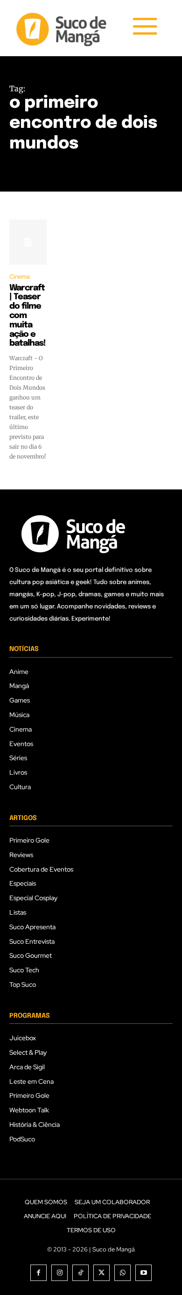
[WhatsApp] (122, 1273)
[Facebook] (38, 1273)
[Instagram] (59, 1273)
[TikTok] (80, 1273)
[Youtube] (143, 1273)
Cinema (19, 277)
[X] (101, 1273)
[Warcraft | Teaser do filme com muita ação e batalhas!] (28, 242)
